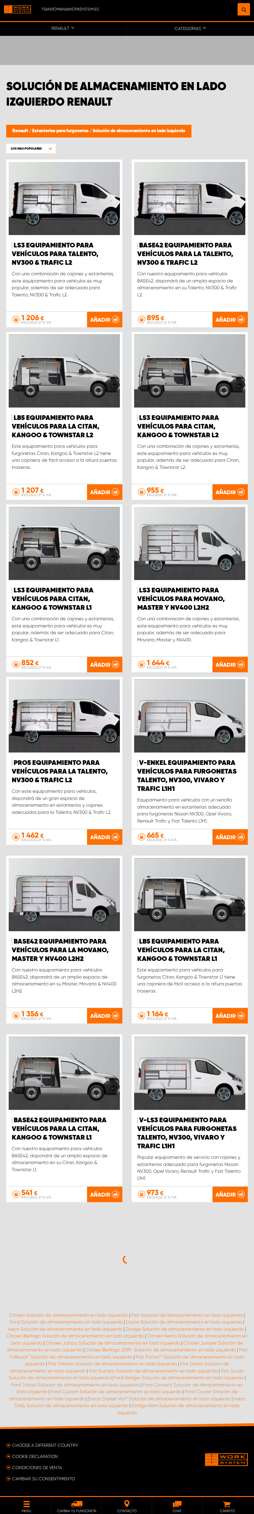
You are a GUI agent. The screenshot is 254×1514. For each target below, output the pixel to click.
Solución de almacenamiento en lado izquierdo (139, 131)
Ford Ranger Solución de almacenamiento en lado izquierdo (178, 1378)
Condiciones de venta (37, 1467)
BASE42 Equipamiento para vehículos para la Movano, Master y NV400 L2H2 (60, 950)
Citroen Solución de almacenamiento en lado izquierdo (68, 1315)
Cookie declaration (35, 1456)
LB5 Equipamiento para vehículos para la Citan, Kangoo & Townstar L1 (181, 950)
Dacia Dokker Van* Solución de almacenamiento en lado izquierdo (159, 1399)
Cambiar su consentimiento (43, 1478)
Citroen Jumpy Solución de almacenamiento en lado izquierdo (113, 1343)
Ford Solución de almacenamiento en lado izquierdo (66, 1322)
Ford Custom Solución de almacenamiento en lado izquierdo (116, 1391)
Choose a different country (45, 1445)
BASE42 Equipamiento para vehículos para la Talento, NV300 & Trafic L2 (185, 254)
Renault (20, 131)
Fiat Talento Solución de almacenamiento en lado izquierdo (112, 1364)
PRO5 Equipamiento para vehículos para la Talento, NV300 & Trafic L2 (60, 772)
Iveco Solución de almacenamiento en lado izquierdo (65, 1329)
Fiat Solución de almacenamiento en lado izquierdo (187, 1315)
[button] (31, 148)
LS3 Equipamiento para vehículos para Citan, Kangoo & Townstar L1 (53, 599)
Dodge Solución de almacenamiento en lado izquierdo (185, 1329)
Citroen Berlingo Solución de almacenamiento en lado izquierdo (75, 1336)
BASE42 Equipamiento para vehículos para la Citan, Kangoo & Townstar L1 (59, 1129)
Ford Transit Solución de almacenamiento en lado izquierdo (75, 1385)
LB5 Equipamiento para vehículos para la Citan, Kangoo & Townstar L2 (55, 427)
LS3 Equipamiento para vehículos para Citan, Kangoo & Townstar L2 (178, 427)
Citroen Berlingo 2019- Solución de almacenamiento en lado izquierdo (160, 1350)
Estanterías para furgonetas (61, 131)
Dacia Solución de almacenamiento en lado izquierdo (184, 1322)
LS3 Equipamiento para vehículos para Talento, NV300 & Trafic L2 (55, 254)
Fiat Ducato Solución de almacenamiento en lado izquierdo (153, 1371)
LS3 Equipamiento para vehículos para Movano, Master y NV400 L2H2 (181, 599)
